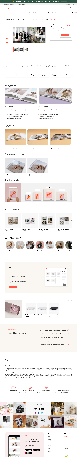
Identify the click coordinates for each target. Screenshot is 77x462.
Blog (49, 436)
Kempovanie (64, 12)
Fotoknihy (12, 12)
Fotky (8, 12)
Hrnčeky (32, 12)
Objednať (64, 1)
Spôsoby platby (50, 445)
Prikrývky (55, 12)
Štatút (49, 448)
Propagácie (50, 434)
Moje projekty (66, 448)
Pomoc (49, 451)
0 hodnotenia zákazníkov (45, 19)
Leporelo (36, 12)
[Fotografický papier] (55, 95)
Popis (8, 60)
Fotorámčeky (46, 12)
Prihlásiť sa (66, 7)
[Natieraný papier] (21, 95)
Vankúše (59, 12)
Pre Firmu (68, 4)
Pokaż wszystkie (69, 300)
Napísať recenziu (52, 19)
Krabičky (51, 12)
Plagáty (28, 12)
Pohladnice (41, 12)
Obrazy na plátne (23, 12)
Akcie (5, 12)
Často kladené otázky (52, 452)
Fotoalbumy (16, 12)
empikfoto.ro (50, 440)
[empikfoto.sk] (8, 8)
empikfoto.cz (50, 437)
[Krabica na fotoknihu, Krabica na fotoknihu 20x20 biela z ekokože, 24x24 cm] (30, 308)
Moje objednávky (66, 449)
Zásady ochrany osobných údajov (54, 449)
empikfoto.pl (50, 439)
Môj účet (65, 445)
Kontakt (72, 4)
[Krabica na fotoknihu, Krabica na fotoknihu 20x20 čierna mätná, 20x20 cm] (54, 308)
